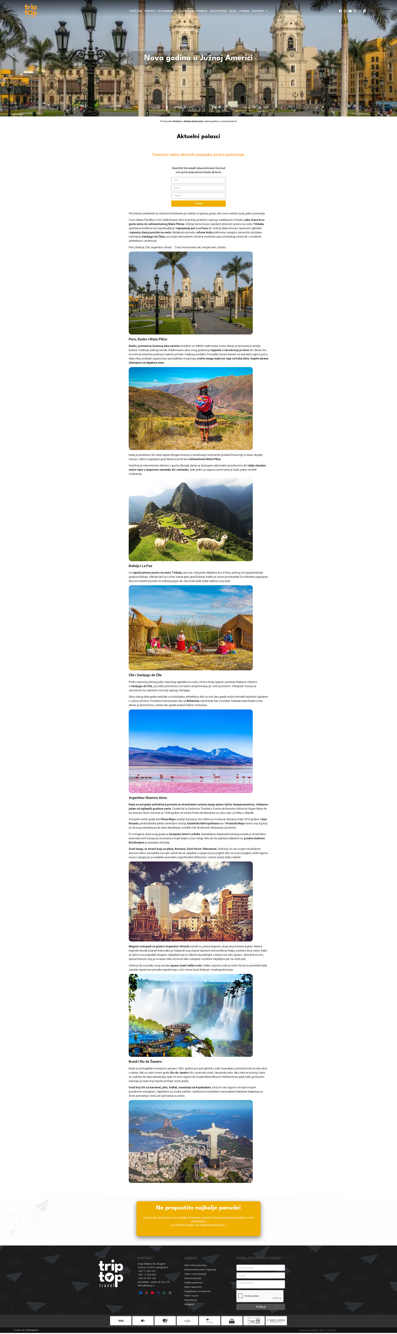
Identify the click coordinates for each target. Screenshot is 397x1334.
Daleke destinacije (193, 121)
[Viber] (354, 11)
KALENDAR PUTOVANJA (192, 10)
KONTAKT (258, 10)
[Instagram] (345, 11)
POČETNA (136, 10)
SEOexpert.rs (32, 1330)
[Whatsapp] (359, 11)
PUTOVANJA (165, 10)
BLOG (233, 10)
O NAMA (244, 10)
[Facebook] (340, 11)
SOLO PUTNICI (218, 10)
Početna (177, 121)
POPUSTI (150, 10)
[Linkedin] (364, 11)
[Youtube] (350, 11)
